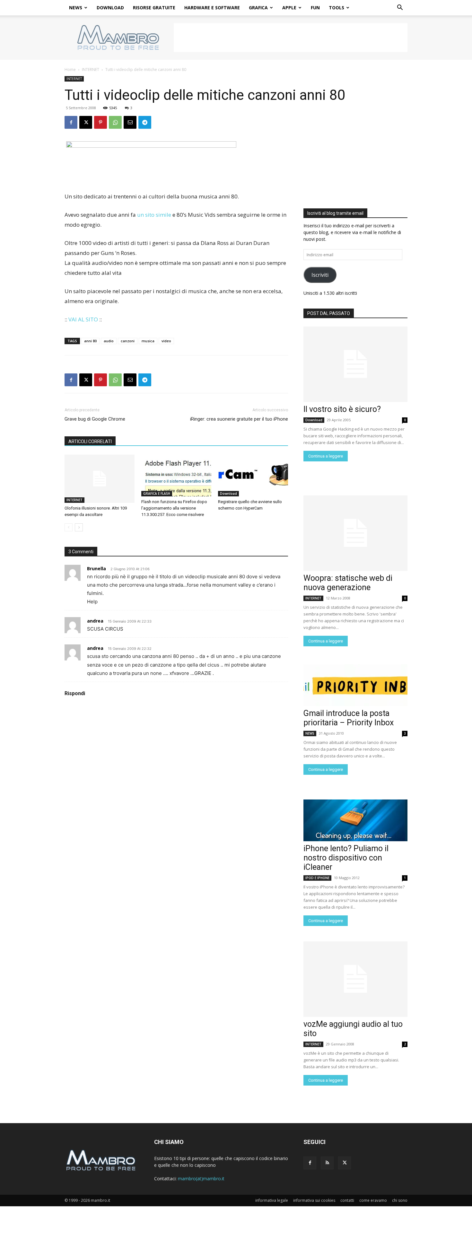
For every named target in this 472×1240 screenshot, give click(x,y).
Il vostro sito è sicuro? (342, 409)
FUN (315, 7)
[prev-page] (69, 527)
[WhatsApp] (115, 122)
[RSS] (327, 1163)
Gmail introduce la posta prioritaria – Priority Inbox (348, 718)
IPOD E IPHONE (317, 878)
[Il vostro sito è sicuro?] (355, 364)
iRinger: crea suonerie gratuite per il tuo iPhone (239, 419)
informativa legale (271, 1200)
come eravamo (373, 1200)
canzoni (128, 340)
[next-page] (79, 527)
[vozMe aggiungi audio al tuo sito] (355, 979)
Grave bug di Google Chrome (95, 419)
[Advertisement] (290, 37)
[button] (399, 8)
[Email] (130, 122)
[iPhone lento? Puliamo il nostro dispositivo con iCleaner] (355, 820)
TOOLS (336, 7)
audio (109, 340)
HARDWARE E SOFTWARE (212, 7)
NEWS (75, 7)
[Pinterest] (100, 122)
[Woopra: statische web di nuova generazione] (355, 533)
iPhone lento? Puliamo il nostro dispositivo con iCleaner (346, 858)
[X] (85, 122)
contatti (347, 1200)
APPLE (289, 7)
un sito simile (154, 214)
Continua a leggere (325, 456)
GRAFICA (258, 7)
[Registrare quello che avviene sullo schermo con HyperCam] (253, 475)
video (166, 340)
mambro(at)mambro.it (201, 1178)
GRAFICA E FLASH (156, 493)
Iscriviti (319, 274)
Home (70, 69)
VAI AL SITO (83, 319)
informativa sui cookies (314, 1200)
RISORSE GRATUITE (154, 7)
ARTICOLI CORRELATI (90, 441)
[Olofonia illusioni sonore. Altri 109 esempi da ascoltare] (100, 479)
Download (228, 493)
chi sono (399, 1200)
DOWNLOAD (110, 7)
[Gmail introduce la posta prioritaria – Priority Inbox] (355, 685)
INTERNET (90, 69)
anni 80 (90, 340)
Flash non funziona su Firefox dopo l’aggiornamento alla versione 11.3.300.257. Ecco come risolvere (174, 508)
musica (148, 340)
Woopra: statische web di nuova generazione (347, 582)
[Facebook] (71, 122)
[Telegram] (144, 122)
